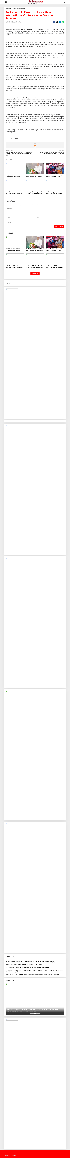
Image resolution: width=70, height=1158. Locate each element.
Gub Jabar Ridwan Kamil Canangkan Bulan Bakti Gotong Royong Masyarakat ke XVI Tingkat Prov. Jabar (19, 153)
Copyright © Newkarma (10, 1155)
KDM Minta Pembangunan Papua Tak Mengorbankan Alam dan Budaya (35, 175)
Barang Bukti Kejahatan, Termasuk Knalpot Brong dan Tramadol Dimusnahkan (27, 967)
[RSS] (35, 146)
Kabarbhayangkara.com (11, 22)
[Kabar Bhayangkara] (35, 2)
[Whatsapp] (62, 22)
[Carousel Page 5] (39, 1013)
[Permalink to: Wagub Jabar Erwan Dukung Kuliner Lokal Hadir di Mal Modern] (55, 168)
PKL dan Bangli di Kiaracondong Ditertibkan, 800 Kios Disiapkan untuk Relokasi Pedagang (30, 961)
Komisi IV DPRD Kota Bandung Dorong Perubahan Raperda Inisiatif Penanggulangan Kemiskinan (32, 974)
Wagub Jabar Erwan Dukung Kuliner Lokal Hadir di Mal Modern (54, 175)
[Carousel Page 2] (33, 1013)
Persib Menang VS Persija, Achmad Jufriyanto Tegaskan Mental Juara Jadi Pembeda (54, 192)
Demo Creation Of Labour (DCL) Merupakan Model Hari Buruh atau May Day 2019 (52, 152)
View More (35, 273)
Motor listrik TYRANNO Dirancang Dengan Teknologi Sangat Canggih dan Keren (14, 192)
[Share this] (54, 22)
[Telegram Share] (59, 22)
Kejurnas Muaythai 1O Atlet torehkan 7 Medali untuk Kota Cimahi (24, 964)
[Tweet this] (56, 22)
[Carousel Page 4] (37, 1013)
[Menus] (5, 2)
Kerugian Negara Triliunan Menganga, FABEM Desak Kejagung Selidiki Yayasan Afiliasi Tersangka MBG (13, 175)
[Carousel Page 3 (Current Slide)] (35, 1013)
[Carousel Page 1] (31, 1013)
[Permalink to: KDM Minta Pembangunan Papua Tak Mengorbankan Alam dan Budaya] (35, 168)
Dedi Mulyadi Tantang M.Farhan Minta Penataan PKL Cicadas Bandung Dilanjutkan (35, 192)
